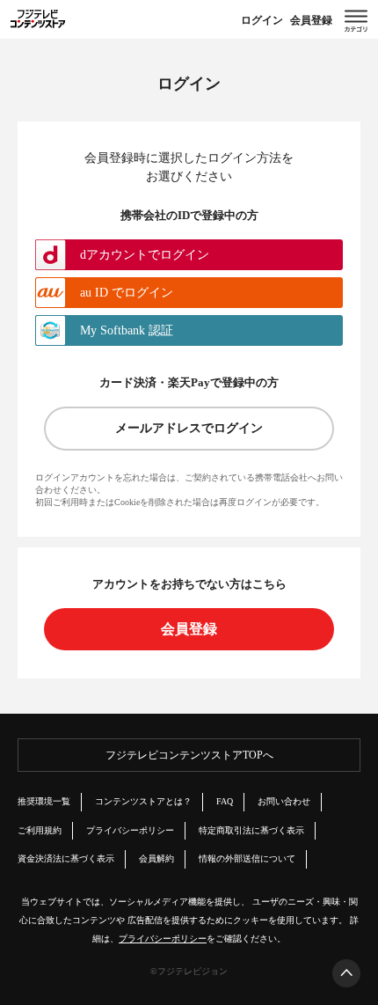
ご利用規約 (40, 830)
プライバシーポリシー (130, 830)
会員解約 (156, 858)
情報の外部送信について (247, 858)
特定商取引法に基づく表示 (251, 830)
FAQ (224, 801)
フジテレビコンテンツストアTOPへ (189, 755)
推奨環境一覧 (44, 801)
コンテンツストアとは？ (143, 801)
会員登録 (311, 20)
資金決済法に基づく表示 (66, 858)
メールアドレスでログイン (189, 428)
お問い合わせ (284, 801)
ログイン (262, 20)
